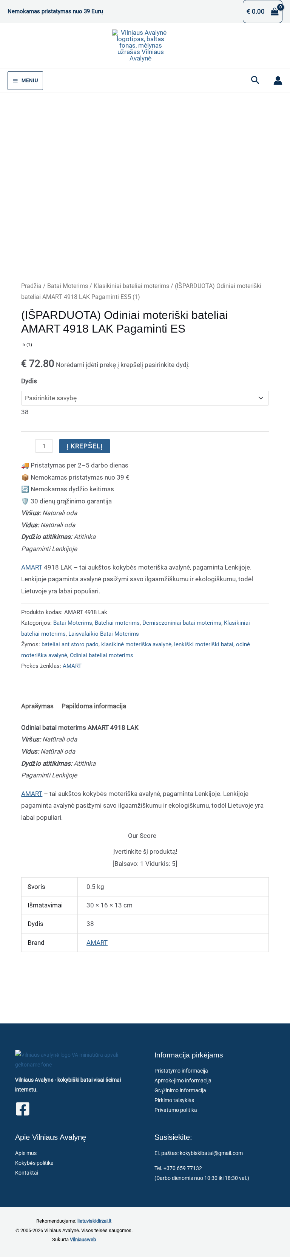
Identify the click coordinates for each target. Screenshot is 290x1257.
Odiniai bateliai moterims (101, 655)
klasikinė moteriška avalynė (136, 644)
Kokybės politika (34, 1163)
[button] (255, 80)
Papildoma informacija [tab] (94, 706)
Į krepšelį (84, 446)
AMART (31, 567)
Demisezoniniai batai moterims (181, 622)
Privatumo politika (175, 1110)
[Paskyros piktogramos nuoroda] (277, 80)
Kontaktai (26, 1173)
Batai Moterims (67, 285)
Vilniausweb (83, 1239)
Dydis (29, 381)
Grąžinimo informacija (180, 1090)
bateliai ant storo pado (70, 644)
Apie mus (26, 1153)
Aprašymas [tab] (37, 706)
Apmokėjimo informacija (182, 1080)
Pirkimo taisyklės (174, 1100)
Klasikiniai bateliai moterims (131, 285)
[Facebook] (22, 1108)
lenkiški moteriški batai (203, 644)
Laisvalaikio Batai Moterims (103, 633)
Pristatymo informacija (181, 1071)
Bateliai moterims (117, 622)
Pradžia (31, 285)
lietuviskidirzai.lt (94, 1221)
